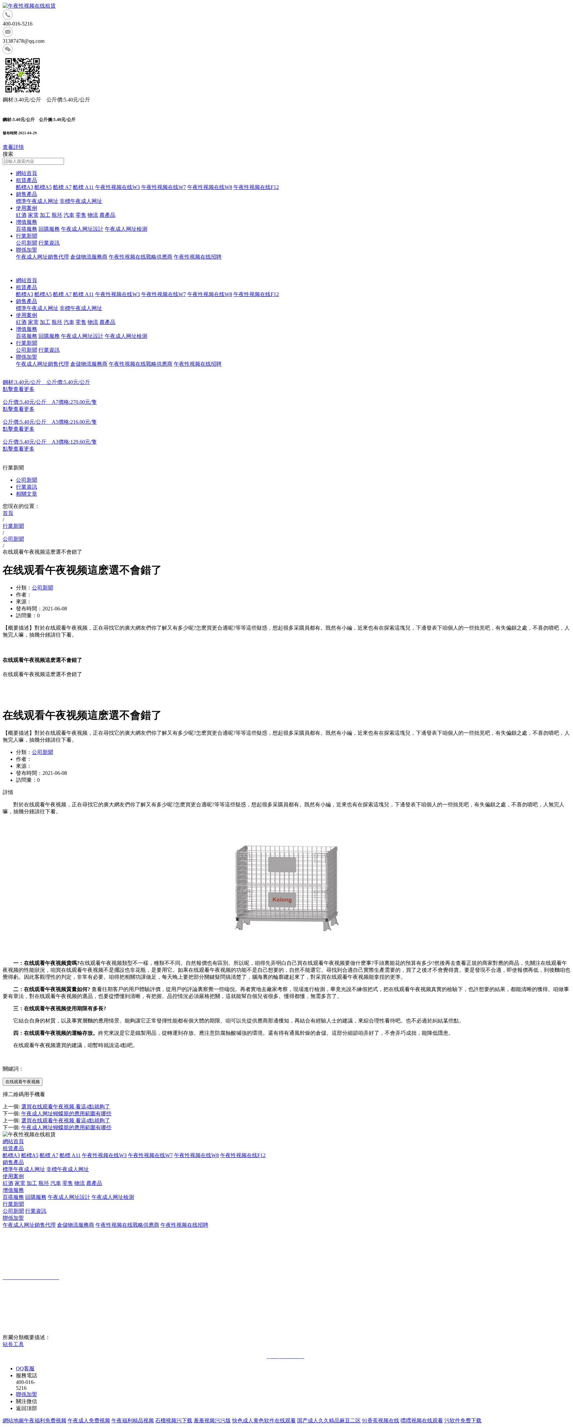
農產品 (107, 215)
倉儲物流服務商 (88, 257)
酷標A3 (24, 187)
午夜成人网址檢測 (126, 229)
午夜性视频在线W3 (117, 187)
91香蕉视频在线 (380, 1420)
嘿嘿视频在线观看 (422, 1420)
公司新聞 (26, 243)
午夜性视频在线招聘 (198, 257)
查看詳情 (13, 147)
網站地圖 (13, 1420)
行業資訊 (49, 243)
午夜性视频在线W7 (163, 187)
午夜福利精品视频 (132, 1420)
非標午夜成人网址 (81, 201)
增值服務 (26, 222)
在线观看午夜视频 (22, 1081)
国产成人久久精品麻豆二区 (329, 1420)
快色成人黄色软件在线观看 (264, 1420)
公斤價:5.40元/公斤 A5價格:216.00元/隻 (50, 422)
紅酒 (21, 215)
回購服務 (49, 229)
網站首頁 (26, 173)
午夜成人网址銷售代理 (42, 257)
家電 (33, 215)
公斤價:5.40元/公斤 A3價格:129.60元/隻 (50, 442)
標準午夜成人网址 (37, 201)
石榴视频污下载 (173, 1420)
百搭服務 (26, 229)
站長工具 (13, 1344)
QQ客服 (25, 1368)
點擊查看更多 (18, 389)
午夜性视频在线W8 (209, 187)
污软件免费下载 (462, 1420)
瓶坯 (57, 215)
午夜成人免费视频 (89, 1420)
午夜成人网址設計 (82, 229)
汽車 (69, 215)
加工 (45, 215)
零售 (81, 215)
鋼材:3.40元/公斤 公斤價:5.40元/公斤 (46, 382)
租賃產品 (26, 180)
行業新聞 (26, 236)
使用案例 (26, 208)
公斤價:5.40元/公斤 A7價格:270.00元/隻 (50, 402)
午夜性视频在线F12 (256, 187)
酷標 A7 (62, 187)
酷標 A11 (83, 187)
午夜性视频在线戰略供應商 (140, 257)
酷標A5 (43, 187)
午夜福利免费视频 (45, 1420)
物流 (93, 215)
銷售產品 (26, 194)
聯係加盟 (26, 250)
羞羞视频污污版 (212, 1420)
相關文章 (26, 494)
